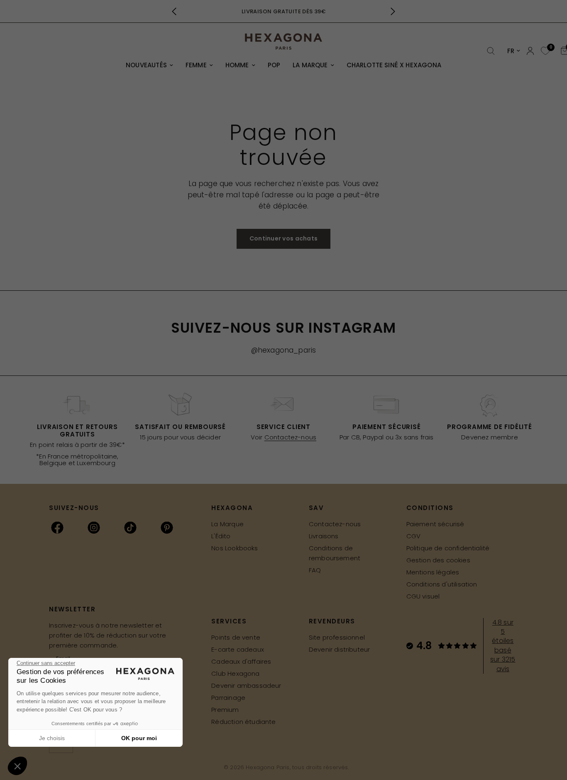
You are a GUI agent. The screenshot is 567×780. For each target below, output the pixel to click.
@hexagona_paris (283, 350)
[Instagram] (94, 527)
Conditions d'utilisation (441, 584)
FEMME (196, 65)
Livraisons (324, 536)
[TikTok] (130, 527)
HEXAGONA (232, 508)
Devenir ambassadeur (246, 685)
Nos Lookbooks (234, 548)
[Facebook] (57, 527)
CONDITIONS (430, 508)
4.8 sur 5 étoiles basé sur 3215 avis (502, 646)
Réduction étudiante (243, 721)
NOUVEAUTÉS (146, 65)
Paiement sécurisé (435, 524)
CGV (413, 536)
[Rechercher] (491, 51)
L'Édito (220, 536)
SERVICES (229, 621)
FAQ (315, 570)
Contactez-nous (290, 437)
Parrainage (228, 697)
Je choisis (52, 738)
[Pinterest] (167, 527)
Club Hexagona (235, 673)
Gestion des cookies (438, 560)
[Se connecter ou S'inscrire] (530, 51)
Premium (225, 709)
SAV (316, 508)
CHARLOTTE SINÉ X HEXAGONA (394, 65)
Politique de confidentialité (448, 548)
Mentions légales (432, 572)
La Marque (227, 524)
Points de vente (235, 637)
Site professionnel (337, 637)
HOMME (237, 65)
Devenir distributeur (339, 649)
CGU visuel (423, 596)
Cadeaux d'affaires (241, 661)
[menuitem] (149, 65)
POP (274, 65)
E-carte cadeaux (237, 649)
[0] (544, 51)
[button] (17, 766)
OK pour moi (139, 738)
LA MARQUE (310, 65)
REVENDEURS (332, 621)
